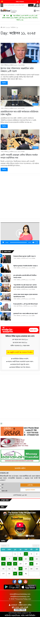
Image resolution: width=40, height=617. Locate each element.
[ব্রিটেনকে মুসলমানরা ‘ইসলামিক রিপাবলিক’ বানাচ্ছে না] (6, 269)
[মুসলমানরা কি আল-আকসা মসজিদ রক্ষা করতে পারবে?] (6, 316)
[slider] (18, 242)
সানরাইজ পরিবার (20, 610)
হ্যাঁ (2, 484)
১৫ (15, 564)
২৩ (20, 569)
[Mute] (33, 242)
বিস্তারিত (4, 83)
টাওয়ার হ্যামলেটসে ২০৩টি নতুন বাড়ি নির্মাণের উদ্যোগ (25, 304)
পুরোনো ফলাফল (30, 490)
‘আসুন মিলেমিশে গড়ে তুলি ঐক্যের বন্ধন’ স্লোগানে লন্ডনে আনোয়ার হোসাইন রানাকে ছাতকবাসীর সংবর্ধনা (25, 286)
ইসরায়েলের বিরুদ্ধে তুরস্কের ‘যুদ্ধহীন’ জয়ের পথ (24, 256)
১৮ (31, 564)
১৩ (3, 564)
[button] (20, 233)
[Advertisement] (20, 197)
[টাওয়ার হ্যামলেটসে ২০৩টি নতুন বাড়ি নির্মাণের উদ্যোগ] (6, 307)
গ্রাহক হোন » (33, 330)
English (31, 5)
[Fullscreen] (37, 242)
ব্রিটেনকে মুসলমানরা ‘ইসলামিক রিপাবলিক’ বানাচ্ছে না (25, 266)
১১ (31, 559)
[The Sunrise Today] (9, 11)
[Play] (3, 242)
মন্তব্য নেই (4, 491)
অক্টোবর (13, 27)
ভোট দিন (30, 485)
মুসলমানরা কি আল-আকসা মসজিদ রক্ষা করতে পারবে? (25, 313)
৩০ (20, 573)
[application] (20, 233)
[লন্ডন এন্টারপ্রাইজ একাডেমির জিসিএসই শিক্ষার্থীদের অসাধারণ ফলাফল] (6, 278)
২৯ (15, 573)
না (2, 488)
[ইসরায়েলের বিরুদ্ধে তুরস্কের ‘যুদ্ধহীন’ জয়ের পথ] (6, 259)
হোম (3, 27)
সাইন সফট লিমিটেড (28, 615)
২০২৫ (8, 27)
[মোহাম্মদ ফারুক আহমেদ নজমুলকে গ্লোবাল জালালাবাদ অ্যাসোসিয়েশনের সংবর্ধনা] (6, 297)
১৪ (9, 564)
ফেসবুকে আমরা (4, 500)
